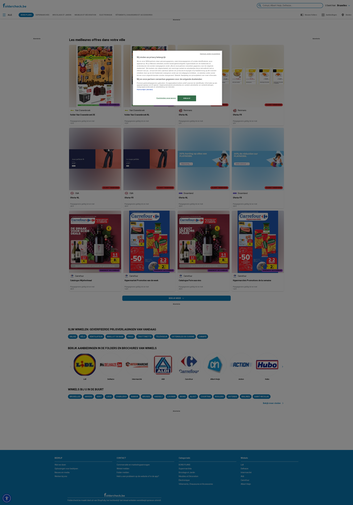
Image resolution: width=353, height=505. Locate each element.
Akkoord (186, 98)
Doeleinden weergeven (166, 98)
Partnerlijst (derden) (145, 89)
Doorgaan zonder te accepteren (210, 54)
